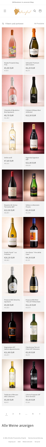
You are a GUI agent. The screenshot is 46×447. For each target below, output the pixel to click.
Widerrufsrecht (27, 442)
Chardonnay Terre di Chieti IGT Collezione (33, 348)
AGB (19, 442)
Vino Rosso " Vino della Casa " (33, 253)
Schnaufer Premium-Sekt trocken (32, 64)
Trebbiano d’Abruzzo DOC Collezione (11, 395)
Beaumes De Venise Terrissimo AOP (10, 206)
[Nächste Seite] (39, 414)
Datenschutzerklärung (35, 438)
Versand (37, 442)
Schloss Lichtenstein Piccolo (32, 206)
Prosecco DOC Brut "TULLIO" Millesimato (33, 301)
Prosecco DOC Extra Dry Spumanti (12, 301)
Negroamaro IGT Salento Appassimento (12, 348)
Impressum (11, 442)
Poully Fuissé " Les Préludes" (10, 253)
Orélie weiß (8, 158)
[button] (5, 11)
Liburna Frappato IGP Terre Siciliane (33, 395)
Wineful (10, 438)
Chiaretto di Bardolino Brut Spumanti (11, 111)
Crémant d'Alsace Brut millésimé (33, 111)
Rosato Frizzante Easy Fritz (11, 64)
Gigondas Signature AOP (32, 159)
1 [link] (6, 414)
